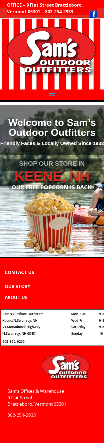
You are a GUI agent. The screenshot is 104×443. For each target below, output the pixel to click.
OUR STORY (17, 286)
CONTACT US (19, 272)
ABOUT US (16, 297)
